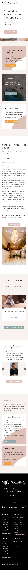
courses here (18, 219)
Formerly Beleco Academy (9, 153)
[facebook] (14, 546)
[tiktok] (19, 546)
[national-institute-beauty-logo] (10, 1)
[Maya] (14, 363)
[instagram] (17, 546)
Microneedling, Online (14, 311)
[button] (3, 308)
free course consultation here (10, 217)
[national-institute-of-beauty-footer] (14, 480)
